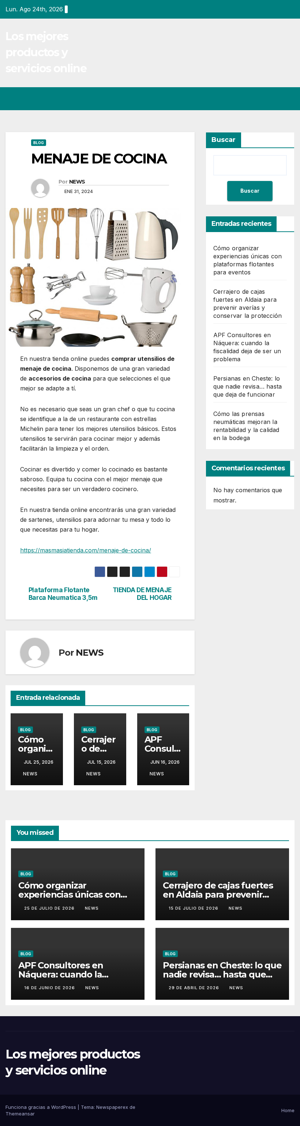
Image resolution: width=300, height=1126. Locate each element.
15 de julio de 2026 (194, 908)
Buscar (223, 140)
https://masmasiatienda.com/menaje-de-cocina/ (85, 550)
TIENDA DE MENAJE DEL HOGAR (142, 593)
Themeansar (20, 1114)
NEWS (77, 181)
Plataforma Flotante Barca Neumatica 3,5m (63, 593)
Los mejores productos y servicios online (45, 52)
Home (288, 1110)
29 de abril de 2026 (195, 987)
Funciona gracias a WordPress (41, 1107)
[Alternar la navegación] (288, 98)
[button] (260, 98)
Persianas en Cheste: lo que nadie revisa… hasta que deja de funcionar (247, 386)
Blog (38, 142)
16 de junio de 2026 (50, 987)
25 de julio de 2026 (50, 908)
